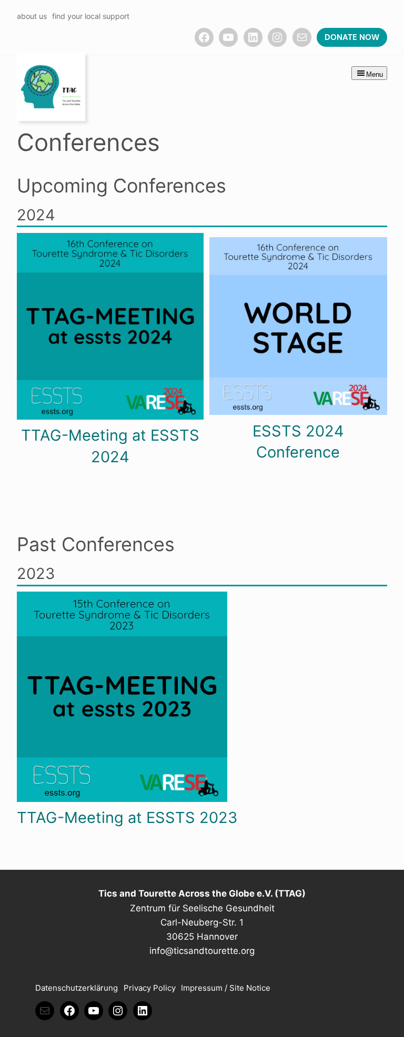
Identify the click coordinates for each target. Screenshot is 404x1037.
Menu (374, 74)
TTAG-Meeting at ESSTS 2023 (127, 817)
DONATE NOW (352, 37)
